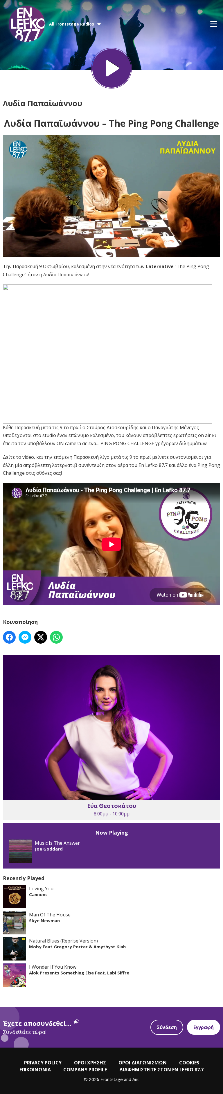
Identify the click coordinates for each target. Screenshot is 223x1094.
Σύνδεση (167, 1027)
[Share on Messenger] (25, 637)
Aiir (135, 1079)
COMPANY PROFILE (85, 1069)
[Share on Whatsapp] (56, 637)
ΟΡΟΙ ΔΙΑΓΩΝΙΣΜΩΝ (142, 1062)
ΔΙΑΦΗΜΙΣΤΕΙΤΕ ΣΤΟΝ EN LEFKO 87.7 (161, 1069)
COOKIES (189, 1062)
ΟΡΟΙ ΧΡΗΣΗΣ (90, 1062)
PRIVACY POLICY (43, 1062)
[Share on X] (40, 637)
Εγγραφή (203, 1027)
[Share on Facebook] (9, 637)
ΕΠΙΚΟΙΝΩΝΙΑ (35, 1069)
